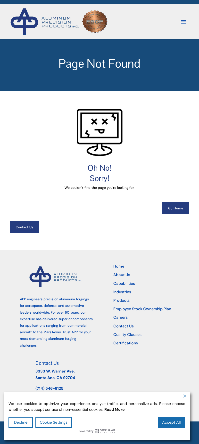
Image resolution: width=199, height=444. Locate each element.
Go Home (175, 208)
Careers (120, 317)
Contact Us (24, 227)
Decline (20, 422)
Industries (122, 291)
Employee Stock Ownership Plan (142, 308)
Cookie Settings (53, 422)
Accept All (171, 422)
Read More (114, 409)
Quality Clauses (127, 334)
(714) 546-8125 (49, 388)
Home (118, 266)
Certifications (125, 343)
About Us (121, 274)
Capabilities (124, 283)
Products (121, 300)
